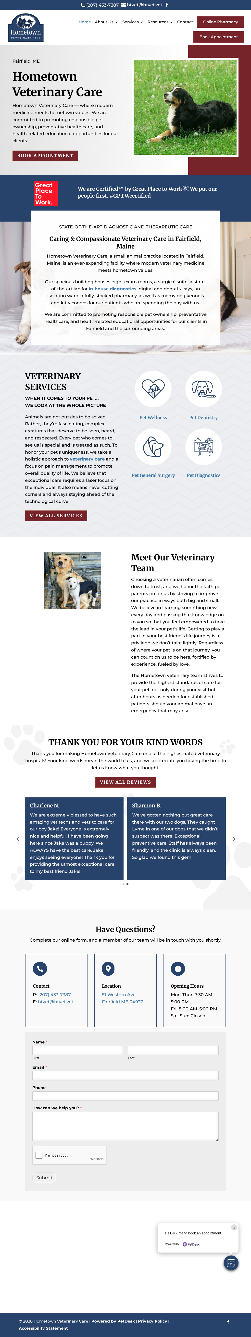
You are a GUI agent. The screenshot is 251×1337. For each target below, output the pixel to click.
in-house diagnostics (113, 289)
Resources (158, 22)
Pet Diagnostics (203, 475)
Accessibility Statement (43, 1328)
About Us (104, 22)
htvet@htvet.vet (55, 1002)
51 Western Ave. (119, 994)
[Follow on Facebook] (228, 1322)
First (35, 1058)
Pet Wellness (153, 417)
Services (130, 22)
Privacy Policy (152, 1321)
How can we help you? (57, 1108)
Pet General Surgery (153, 475)
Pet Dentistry (203, 417)
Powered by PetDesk (113, 1321)
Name (39, 1042)
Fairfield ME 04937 (122, 1002)
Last (131, 1058)
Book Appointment (219, 37)
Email (39, 1067)
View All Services (56, 516)
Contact (185, 22)
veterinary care (87, 459)
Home (85, 22)
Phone (39, 1087)
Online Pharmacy (220, 22)
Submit (44, 1178)
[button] (231, 1262)
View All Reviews (125, 782)
